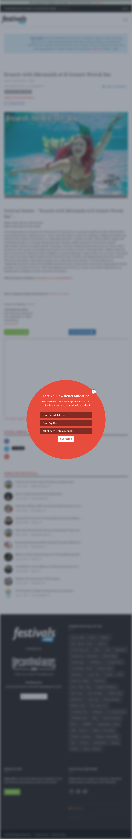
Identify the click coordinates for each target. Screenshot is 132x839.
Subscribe (66, 438)
